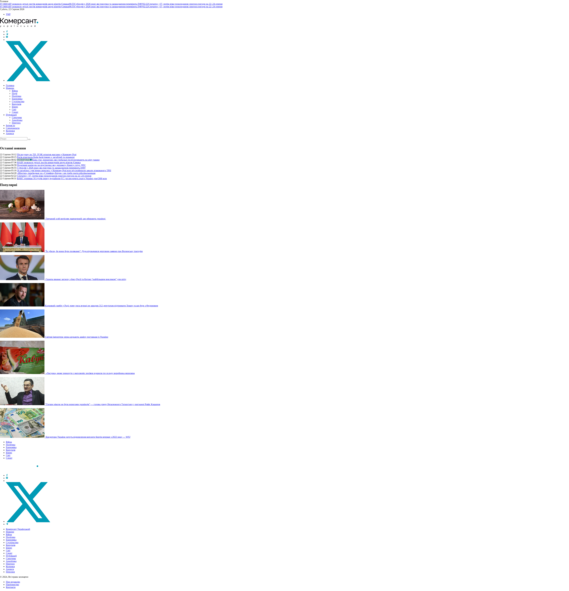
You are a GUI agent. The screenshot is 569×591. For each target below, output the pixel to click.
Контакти (11, 587)
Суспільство (18, 101)
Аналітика (17, 120)
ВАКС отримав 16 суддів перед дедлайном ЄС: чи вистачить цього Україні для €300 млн (62, 178)
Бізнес (15, 107)
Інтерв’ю (10, 125)
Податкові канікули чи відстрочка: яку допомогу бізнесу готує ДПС (51, 165)
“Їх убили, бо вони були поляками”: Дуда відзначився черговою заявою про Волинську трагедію (94, 251)
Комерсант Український (18, 529)
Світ (14, 109)
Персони (10, 572)
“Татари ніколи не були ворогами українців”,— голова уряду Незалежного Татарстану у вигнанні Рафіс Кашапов (102, 404)
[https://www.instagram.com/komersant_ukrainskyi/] (7, 37)
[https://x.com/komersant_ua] (28, 80)
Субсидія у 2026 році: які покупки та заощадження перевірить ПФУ (51, 168)
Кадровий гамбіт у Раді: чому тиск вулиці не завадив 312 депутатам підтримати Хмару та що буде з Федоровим (101, 305)
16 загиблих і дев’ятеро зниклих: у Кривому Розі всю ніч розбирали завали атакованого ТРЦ (64, 170)
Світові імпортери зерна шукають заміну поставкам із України (76, 337)
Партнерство (12, 584)
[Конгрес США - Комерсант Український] (19, 26)
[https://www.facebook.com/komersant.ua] (7, 31)
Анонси (10, 133)
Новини (10, 88)
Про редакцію (13, 582)
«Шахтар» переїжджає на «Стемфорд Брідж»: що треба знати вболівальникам (56, 173)
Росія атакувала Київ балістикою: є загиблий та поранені (46, 157)
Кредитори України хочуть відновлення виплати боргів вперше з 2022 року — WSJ (87, 437)
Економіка (17, 99)
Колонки (10, 131)
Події (14, 93)
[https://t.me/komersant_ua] (7, 34)
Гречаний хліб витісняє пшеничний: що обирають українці (75, 218)
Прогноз (16, 123)
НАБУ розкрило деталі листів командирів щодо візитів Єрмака (49, 162)
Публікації (11, 115)
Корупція (16, 104)
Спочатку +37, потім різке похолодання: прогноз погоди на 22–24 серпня (54, 176)
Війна (15, 91)
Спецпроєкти (13, 128)
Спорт (15, 112)
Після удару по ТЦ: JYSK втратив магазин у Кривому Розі (46, 154)
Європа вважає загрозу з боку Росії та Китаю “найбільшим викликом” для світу (85, 279)
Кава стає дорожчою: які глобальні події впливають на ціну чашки (66, 160)
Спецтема (17, 117)
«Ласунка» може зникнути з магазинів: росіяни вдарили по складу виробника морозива (90, 373)
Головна (10, 85)
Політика (16, 96)
